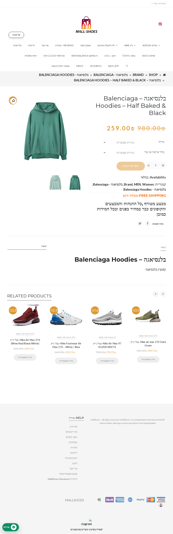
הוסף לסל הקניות (131, 166)
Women (148, 184)
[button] (13, 101)
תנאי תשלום (71, 437)
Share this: (157, 224)
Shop (153, 75)
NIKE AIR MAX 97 (107, 337)
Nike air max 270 (25, 334)
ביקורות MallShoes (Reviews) (62, 479)
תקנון (74, 463)
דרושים (73, 452)
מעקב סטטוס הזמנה (68, 473)
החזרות (73, 447)
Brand (138, 75)
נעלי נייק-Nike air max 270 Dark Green (148, 343)
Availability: (157, 177)
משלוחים (73, 442)
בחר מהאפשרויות (25, 357)
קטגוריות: (160, 184)
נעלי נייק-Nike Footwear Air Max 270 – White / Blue (66, 345)
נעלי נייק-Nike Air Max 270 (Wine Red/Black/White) (25, 341)
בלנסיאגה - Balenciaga (111, 75)
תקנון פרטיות (71, 458)
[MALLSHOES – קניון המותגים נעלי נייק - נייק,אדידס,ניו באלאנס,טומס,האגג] (86, 24)
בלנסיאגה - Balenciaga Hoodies (64, 75)
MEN (137, 184)
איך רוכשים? (71, 431)
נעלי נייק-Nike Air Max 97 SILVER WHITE (107, 345)
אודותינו (73, 426)
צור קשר (73, 468)
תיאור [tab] (44, 246)
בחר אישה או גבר (154, 152)
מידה (161, 142)
